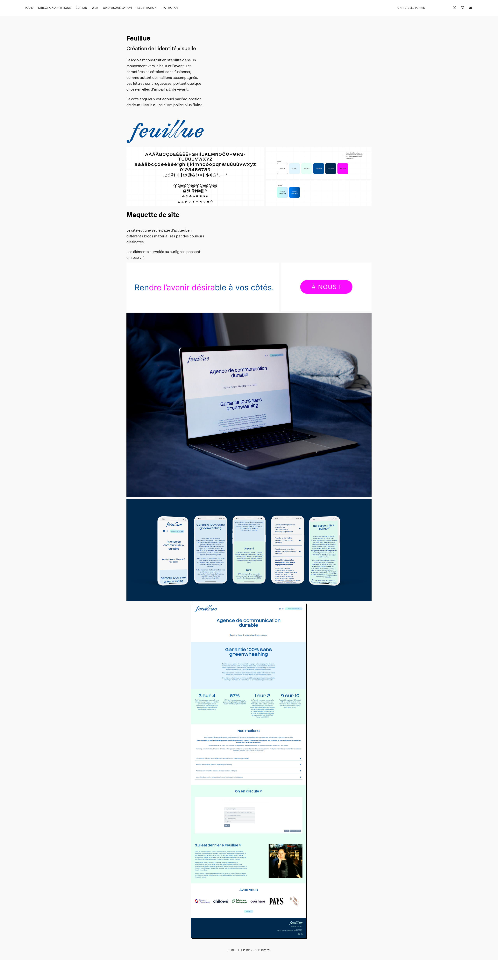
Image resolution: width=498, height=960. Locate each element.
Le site (132, 230)
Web (95, 8)
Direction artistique (54, 8)
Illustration (147, 8)
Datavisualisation (117, 8)
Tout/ (29, 8)
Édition (81, 8)
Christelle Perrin (411, 8)
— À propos (169, 8)
